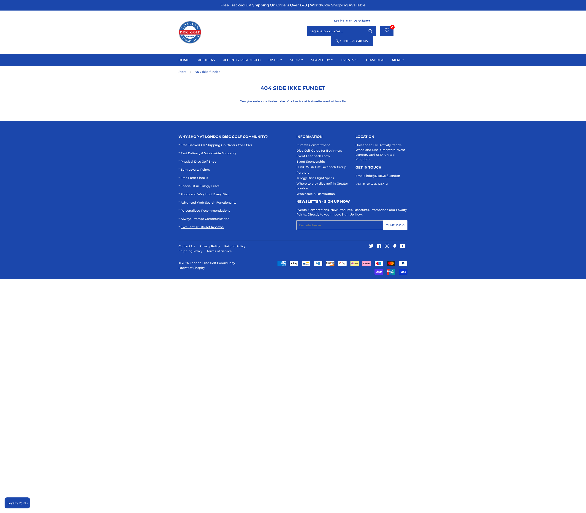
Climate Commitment (313, 145)
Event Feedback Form (313, 156)
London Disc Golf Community (212, 263)
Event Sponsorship (310, 161)
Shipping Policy (190, 251)
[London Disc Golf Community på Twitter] (371, 246)
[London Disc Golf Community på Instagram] (387, 246)
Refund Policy (234, 246)
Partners (302, 172)
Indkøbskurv (355, 41)
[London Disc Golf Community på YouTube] (402, 246)
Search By (321, 60)
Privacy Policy (209, 246)
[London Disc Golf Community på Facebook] (379, 246)
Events (348, 60)
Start (182, 72)
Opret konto (362, 20)
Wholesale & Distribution (315, 194)
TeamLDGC (375, 60)
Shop (295, 60)
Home (184, 60)
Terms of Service (219, 251)
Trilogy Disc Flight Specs (315, 178)
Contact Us (187, 246)
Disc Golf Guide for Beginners (319, 150)
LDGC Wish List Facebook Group (321, 167)
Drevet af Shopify (192, 268)
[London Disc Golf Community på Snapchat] (395, 246)
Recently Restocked (242, 60)
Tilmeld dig (395, 225)
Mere (396, 60)
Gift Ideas (206, 60)
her (295, 101)
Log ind (339, 20)
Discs (274, 60)
